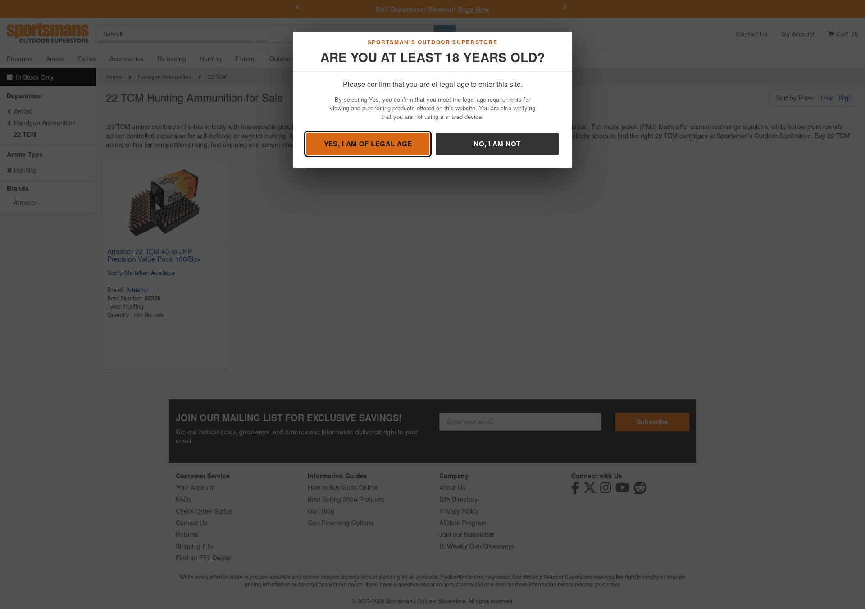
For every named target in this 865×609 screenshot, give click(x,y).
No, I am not (496, 144)
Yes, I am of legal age (368, 144)
